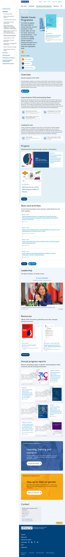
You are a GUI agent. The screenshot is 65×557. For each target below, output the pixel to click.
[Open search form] (61, 6)
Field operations (6, 55)
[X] (29, 542)
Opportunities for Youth (9, 38)
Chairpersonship (6, 9)
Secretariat (5, 11)
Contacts (23, 534)
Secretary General (8, 14)
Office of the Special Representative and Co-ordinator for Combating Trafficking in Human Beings (10, 27)
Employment (24, 537)
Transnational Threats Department (9, 22)
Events (49, 1)
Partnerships (24, 547)
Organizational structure (8, 63)
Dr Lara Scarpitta (42, 278)
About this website (40, 552)
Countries (31, 6)
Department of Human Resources (9, 41)
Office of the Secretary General (9, 17)
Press (22, 544)
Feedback (23, 554)
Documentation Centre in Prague (9, 50)
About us (56, 6)
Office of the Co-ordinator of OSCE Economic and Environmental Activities (10, 32)
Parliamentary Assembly (8, 57)
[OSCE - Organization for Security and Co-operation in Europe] (25, 2)
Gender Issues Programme (10, 35)
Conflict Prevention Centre (10, 19)
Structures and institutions (44, 6)
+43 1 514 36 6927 (29, 520)
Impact (40, 1)
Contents (59, 522)
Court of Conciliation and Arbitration (7, 60)
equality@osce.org (28, 519)
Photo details (61, 309)
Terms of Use (23, 552)
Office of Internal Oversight (10, 47)
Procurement (31, 552)
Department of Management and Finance (10, 44)
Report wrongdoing (50, 552)
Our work (24, 6)
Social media (24, 542)
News (45, 1)
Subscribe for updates (26, 539)
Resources (54, 1)
